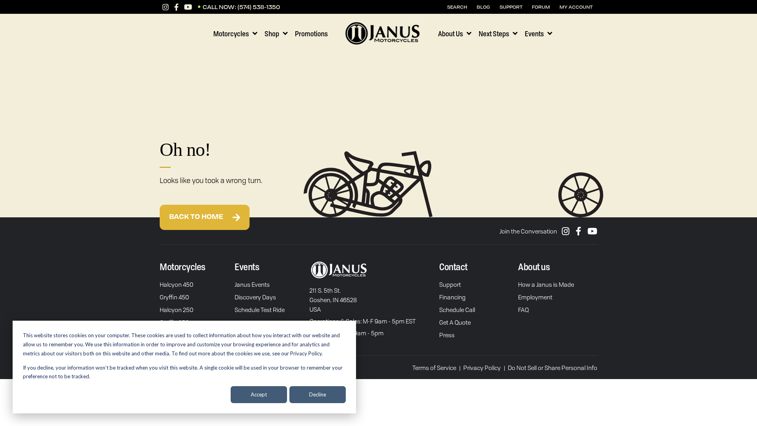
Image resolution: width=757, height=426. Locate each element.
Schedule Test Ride (260, 310)
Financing (452, 297)
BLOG (483, 7)
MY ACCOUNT (576, 7)
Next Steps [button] (494, 33)
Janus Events (252, 284)
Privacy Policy (482, 368)
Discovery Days (255, 297)
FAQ (523, 310)
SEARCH (457, 7)
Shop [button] (272, 33)
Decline (317, 394)
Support (450, 284)
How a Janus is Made (546, 284)
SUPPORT (511, 7)
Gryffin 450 (174, 297)
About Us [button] (450, 33)
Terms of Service (434, 368)
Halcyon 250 (176, 310)
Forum (541, 7)
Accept (259, 394)
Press (447, 335)
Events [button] (534, 33)
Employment (535, 297)
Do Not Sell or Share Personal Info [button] (552, 368)
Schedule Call (457, 310)
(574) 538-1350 (258, 7)
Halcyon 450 (176, 284)
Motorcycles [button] (231, 33)
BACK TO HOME (197, 217)
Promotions (311, 33)
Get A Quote (455, 322)
